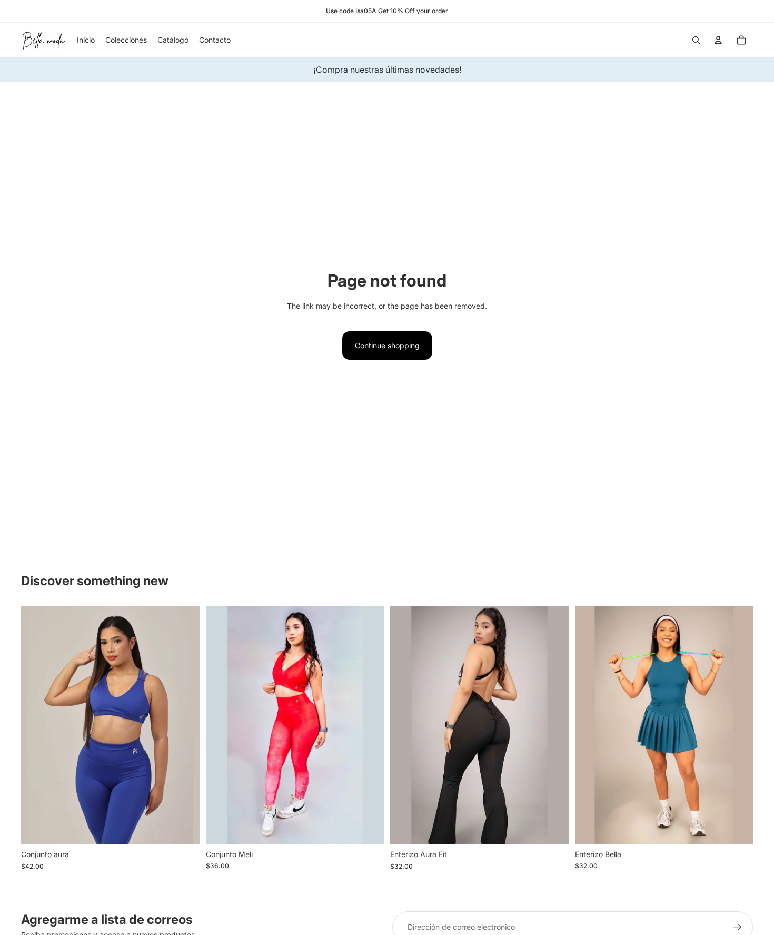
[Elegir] (183, 828)
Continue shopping (387, 345)
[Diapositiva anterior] (37, 725)
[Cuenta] (718, 40)
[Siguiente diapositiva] (184, 725)
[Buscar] (696, 40)
